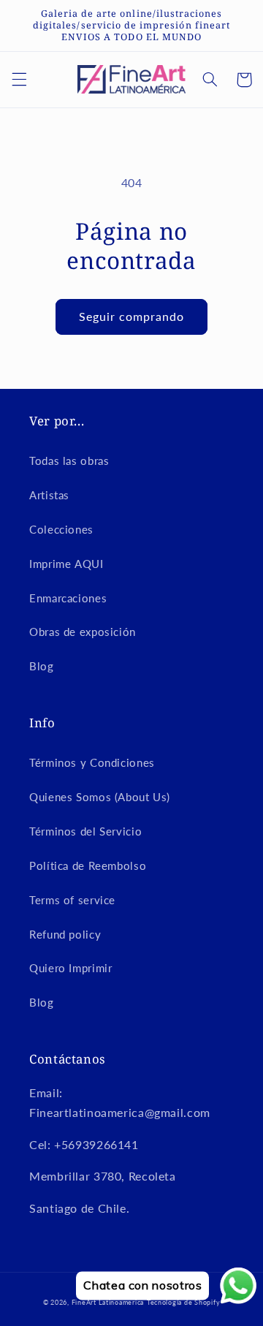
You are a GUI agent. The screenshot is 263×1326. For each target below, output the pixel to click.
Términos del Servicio (85, 831)
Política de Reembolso (87, 865)
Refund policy (65, 934)
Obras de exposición (82, 631)
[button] (19, 79)
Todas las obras (69, 460)
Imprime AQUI (66, 563)
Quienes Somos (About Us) (99, 796)
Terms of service (72, 899)
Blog (41, 666)
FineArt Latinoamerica (108, 1302)
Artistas (49, 494)
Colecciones (61, 529)
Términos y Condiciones (92, 762)
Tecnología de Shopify (183, 1302)
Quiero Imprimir (70, 967)
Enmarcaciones (68, 598)
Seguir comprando (132, 316)
